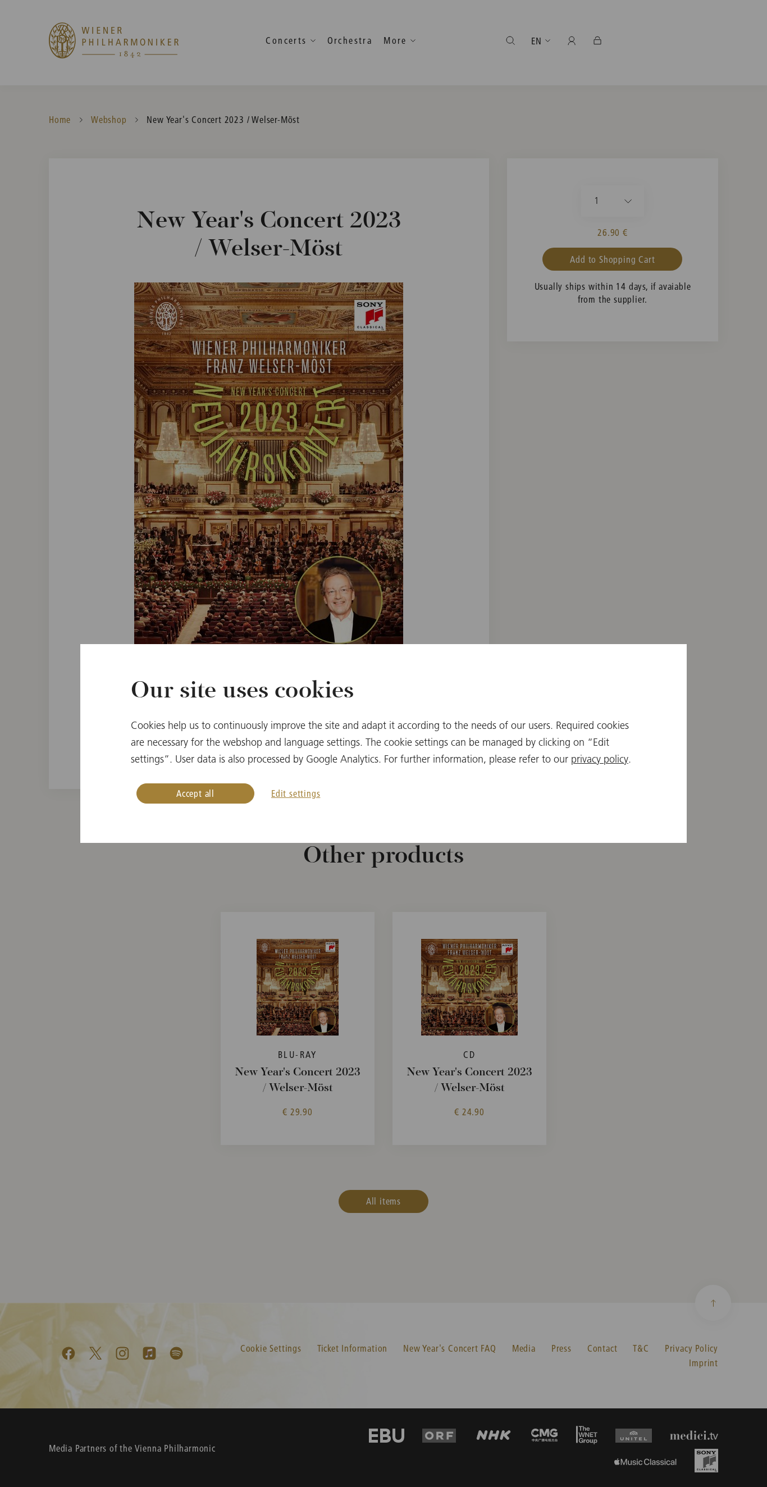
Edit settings (295, 793)
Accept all (195, 793)
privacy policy (599, 758)
